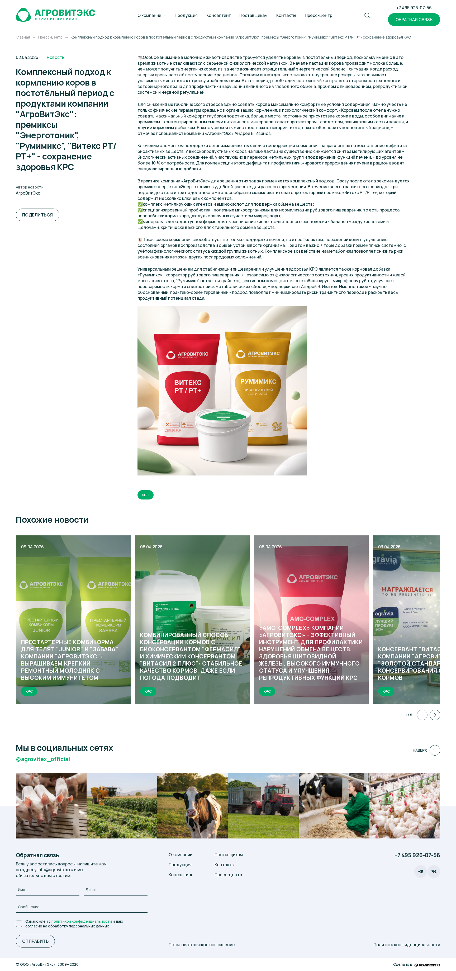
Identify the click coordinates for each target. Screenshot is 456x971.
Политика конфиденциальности (406, 945)
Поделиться (37, 215)
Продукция (186, 15)
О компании (149, 15)
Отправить (35, 941)
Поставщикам (253, 15)
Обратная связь (414, 19)
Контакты (286, 15)
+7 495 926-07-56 (414, 8)
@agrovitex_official (43, 759)
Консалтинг (218, 15)
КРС (145, 494)
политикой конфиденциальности (81, 921)
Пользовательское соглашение (202, 945)
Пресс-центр (318, 15)
